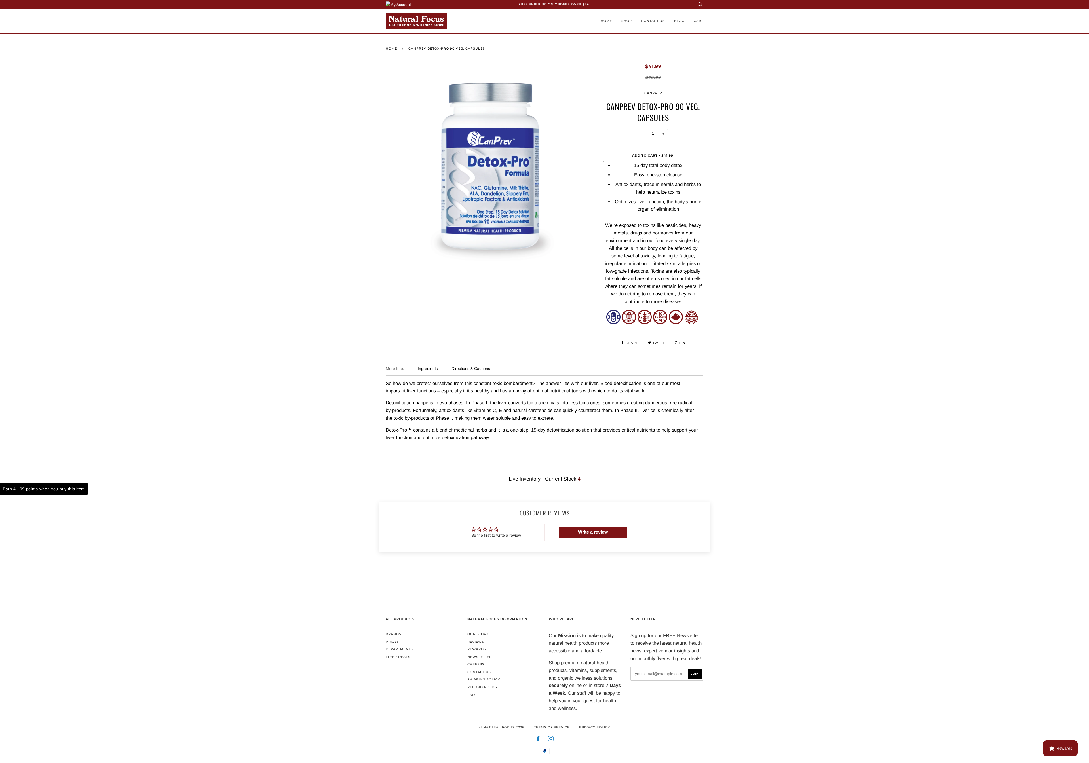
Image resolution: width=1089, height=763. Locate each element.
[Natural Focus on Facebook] (538, 740)
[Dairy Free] (629, 322)
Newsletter (479, 657)
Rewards (476, 649)
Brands (393, 634)
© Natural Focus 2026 (501, 727)
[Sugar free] (613, 322)
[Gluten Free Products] (645, 322)
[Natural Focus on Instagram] (551, 740)
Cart (698, 21)
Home (606, 21)
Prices (392, 642)
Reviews (475, 642)
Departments (399, 649)
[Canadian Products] (676, 322)
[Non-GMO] (660, 322)
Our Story (478, 634)
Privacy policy (594, 727)
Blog (679, 21)
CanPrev (653, 93)
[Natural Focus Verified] (691, 322)
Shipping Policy (483, 679)
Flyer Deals (398, 657)
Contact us (653, 21)
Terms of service (551, 727)
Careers (475, 664)
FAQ (471, 695)
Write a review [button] (593, 532)
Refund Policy (482, 687)
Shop (626, 21)
